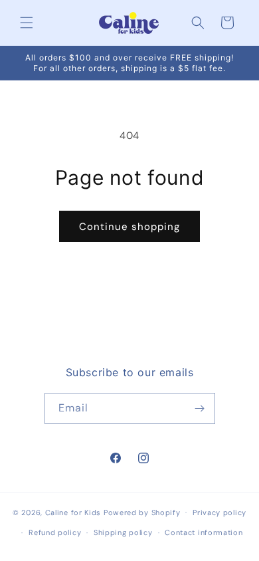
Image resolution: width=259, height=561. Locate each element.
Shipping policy (123, 532)
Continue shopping (129, 226)
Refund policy (55, 532)
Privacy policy (219, 512)
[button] (26, 22)
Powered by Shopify (142, 511)
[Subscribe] (200, 408)
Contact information (203, 532)
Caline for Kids (73, 511)
